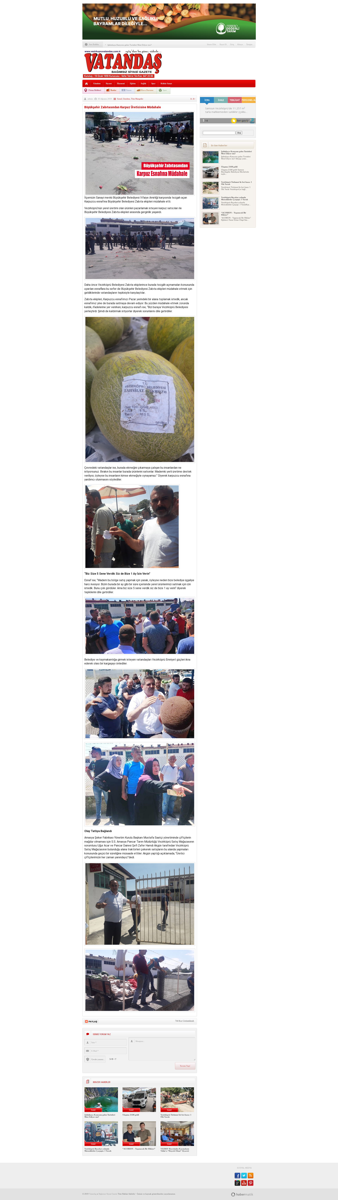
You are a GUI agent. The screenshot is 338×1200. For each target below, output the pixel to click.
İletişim (249, 44)
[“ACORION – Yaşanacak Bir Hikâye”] (210, 223)
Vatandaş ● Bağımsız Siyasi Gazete (103, 1194)
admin (90, 99)
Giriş (232, 44)
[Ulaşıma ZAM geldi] (210, 177)
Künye (240, 44)
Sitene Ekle (211, 44)
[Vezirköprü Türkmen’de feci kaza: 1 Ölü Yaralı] (210, 193)
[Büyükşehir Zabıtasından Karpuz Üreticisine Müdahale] (139, 194)
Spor (153, 83)
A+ (194, 99)
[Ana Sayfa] (86, 83)
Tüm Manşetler (137, 99)
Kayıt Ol (223, 44)
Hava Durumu (147, 90)
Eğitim (133, 83)
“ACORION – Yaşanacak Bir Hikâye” (139, 1149)
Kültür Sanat (166, 83)
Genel (119, 99)
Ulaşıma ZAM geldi (131, 1115)
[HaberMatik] (246, 1194)
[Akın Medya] (233, 1194)
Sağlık (143, 83)
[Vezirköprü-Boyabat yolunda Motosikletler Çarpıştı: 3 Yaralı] (210, 208)
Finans (129, 90)
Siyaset (109, 83)
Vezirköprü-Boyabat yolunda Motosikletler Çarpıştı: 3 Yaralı (97, 1150)
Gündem (97, 83)
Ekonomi (121, 83)
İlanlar (113, 90)
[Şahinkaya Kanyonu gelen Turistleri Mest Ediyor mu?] (210, 162)
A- (191, 99)
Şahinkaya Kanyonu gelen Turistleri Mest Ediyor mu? (130, 45)
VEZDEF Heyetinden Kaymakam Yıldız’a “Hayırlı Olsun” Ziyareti (175, 1150)
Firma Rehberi (95, 90)
